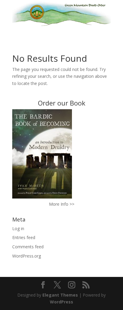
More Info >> (61, 204)
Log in (18, 228)
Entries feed (23, 237)
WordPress (61, 302)
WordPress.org (26, 256)
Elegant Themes (60, 295)
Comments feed (28, 246)
